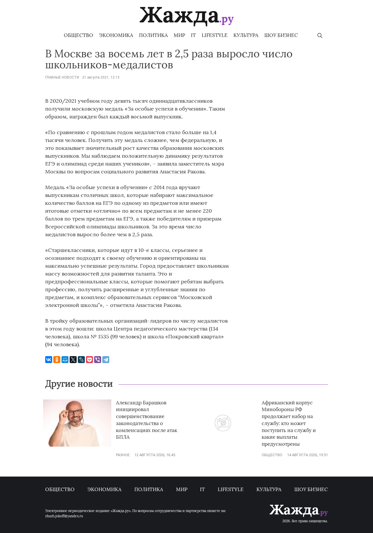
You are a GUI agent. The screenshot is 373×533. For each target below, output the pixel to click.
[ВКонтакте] (48, 359)
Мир (179, 35)
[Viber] (97, 359)
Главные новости (62, 77)
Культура (245, 35)
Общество (78, 35)
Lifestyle (215, 35)
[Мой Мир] (64, 359)
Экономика (116, 35)
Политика (153, 35)
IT (193, 35)
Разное (123, 455)
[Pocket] (89, 359)
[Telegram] (105, 359)
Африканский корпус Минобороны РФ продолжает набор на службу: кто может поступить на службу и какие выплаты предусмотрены (289, 423)
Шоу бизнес (281, 35)
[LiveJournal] (81, 359)
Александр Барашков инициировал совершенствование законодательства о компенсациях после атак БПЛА (146, 419)
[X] (73, 359)
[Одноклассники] (56, 359)
